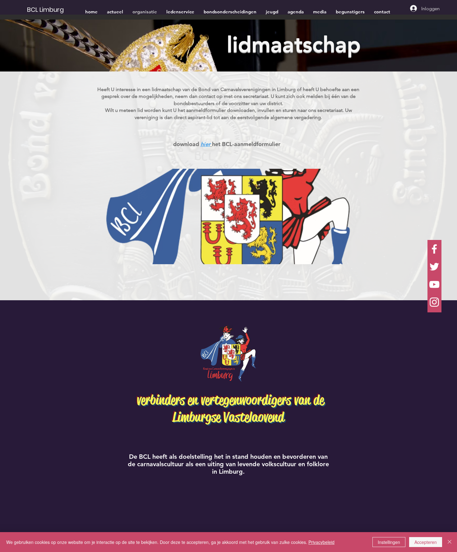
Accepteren (425, 542)
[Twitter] (434, 266)
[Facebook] (434, 249)
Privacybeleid (321, 542)
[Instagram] (434, 302)
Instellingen (389, 542)
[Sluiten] (449, 542)
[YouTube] (434, 284)
